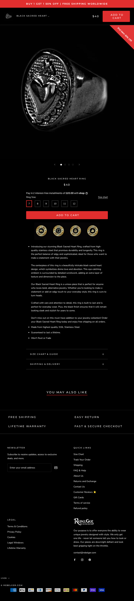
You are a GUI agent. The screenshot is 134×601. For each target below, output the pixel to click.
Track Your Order (82, 459)
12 (74, 203)
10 (55, 203)
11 (64, 203)
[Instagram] (82, 559)
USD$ (4, 578)
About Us (78, 475)
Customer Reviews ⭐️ (85, 492)
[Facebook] (75, 559)
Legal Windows (15, 542)
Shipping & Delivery (45, 364)
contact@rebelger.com (85, 552)
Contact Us (79, 486)
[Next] (79, 164)
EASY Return (87, 417)
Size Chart (79, 454)
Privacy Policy (14, 531)
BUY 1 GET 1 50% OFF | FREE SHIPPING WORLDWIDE (67, 3)
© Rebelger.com (12, 585)
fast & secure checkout (98, 426)
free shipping (22, 417)
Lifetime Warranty (16, 548)
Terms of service (82, 502)
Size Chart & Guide (44, 354)
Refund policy (80, 508)
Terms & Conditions (17, 526)
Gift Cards (79, 497)
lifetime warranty (27, 426)
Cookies (11, 537)
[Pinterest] (90, 559)
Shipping (78, 465)
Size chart (103, 197)
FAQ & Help (80, 470)
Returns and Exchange (85, 481)
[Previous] (54, 164)
